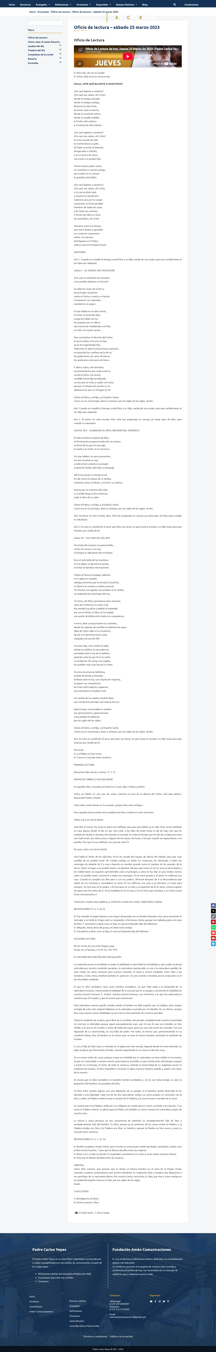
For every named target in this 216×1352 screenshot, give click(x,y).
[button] (174, 4)
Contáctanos (35, 1306)
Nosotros (25, 4)
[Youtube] (213, 938)
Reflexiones (61, 4)
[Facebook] (213, 905)
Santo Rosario (77, 1320)
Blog (145, 4)
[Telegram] (213, 943)
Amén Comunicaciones (41, 1311)
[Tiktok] (213, 916)
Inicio (12, 4)
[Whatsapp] (213, 927)
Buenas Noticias (125, 4)
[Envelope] (213, 932)
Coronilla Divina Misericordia (84, 1325)
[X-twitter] (213, 911)
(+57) (112, 1303)
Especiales (102, 4)
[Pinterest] (213, 922)
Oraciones (82, 4)
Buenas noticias (78, 1300)
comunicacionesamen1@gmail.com (127, 1316)
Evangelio (41, 4)
